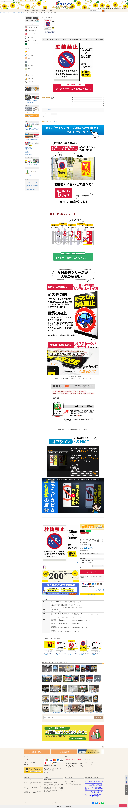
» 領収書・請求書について (99, 592)
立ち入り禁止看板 (31, 33)
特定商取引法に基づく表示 (36, 802)
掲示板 (29, 68)
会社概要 (46, 777)
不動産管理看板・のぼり (33, 30)
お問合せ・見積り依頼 (123, 1)
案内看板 (27, 152)
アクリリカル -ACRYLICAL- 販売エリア (73, 784)
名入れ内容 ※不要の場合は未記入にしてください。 (89, 553)
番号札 (26, 151)
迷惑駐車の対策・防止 (30, 189)
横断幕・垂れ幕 (31, 78)
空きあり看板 (28, 147)
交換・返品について (28, 764)
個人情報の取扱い (47, 802)
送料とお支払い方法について (54, 770)
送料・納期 (67, 756)
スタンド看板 (30, 55)
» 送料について (101, 589)
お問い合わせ (55, 802)
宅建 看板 (66, 719)
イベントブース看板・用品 (33, 44)
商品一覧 (27, 10)
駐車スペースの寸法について (32, 182)
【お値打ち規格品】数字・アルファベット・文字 (32, 113)
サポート (26, 756)
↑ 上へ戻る (123, 805)
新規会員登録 (87, 759)
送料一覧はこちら (68, 760)
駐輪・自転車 (23, 12)
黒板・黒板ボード (31, 65)
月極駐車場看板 (28, 154)
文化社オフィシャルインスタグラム (72, 781)
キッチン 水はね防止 (85, 719)
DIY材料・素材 (31, 81)
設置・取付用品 (31, 58)
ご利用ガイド (115, 1)
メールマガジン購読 (89, 762)
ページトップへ (103, 747)
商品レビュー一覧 (88, 764)
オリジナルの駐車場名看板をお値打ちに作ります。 (32, 140)
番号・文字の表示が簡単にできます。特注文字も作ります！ (32, 101)
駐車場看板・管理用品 (32, 27)
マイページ (43, 10)
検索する (98, 717)
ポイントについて (27, 765)
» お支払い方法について (99, 590)
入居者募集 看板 (60, 719)
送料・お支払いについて (29, 760)
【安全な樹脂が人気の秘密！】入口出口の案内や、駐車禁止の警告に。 (32, 129)
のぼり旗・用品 (31, 75)
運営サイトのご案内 (69, 777)
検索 (103, 11)
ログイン (105, 1)
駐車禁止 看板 (52, 719)
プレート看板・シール (8, 12)
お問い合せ (35, 10)
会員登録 (110, 1)
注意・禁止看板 (28, 148)
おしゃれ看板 (30, 37)
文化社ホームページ (69, 779)
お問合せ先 (26, 777)
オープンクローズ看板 (32, 40)
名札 (26, 149)
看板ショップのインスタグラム (91, 777)
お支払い (46, 756)
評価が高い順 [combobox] (45, 113)
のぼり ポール (77, 719)
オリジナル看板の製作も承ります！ (73, 256)
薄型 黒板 (71, 719)
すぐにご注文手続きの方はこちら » (73, 87)
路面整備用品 (30, 62)
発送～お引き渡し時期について (30, 762)
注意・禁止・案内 (16, 12)
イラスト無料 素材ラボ (69, 783)
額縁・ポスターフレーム (33, 71)
